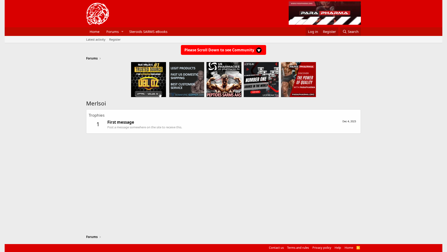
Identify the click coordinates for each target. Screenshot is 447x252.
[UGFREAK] (261, 79)
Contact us (276, 247)
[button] (122, 31)
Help (338, 247)
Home (94, 31)
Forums (112, 31)
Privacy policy (321, 247)
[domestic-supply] (186, 79)
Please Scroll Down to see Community (219, 49)
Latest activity (95, 39)
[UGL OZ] (148, 79)
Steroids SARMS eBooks (148, 31)
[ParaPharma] (298, 79)
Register (115, 39)
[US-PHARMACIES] (224, 79)
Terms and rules (298, 247)
